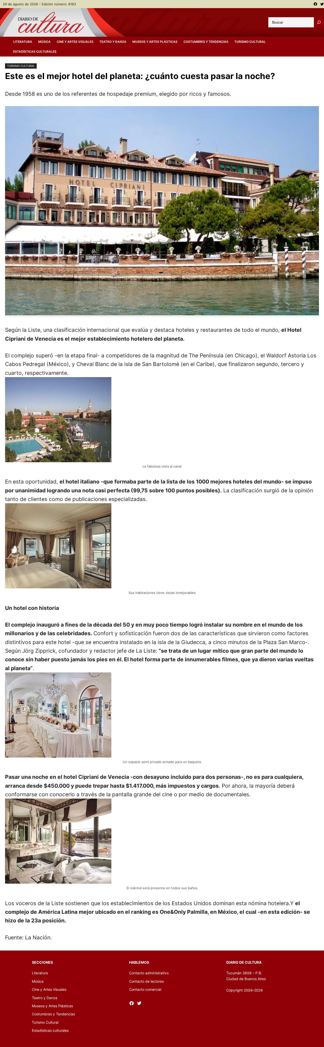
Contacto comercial (145, 989)
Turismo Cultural (21, 66)
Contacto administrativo (149, 973)
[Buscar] (319, 22)
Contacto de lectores (146, 981)
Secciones (42, 962)
